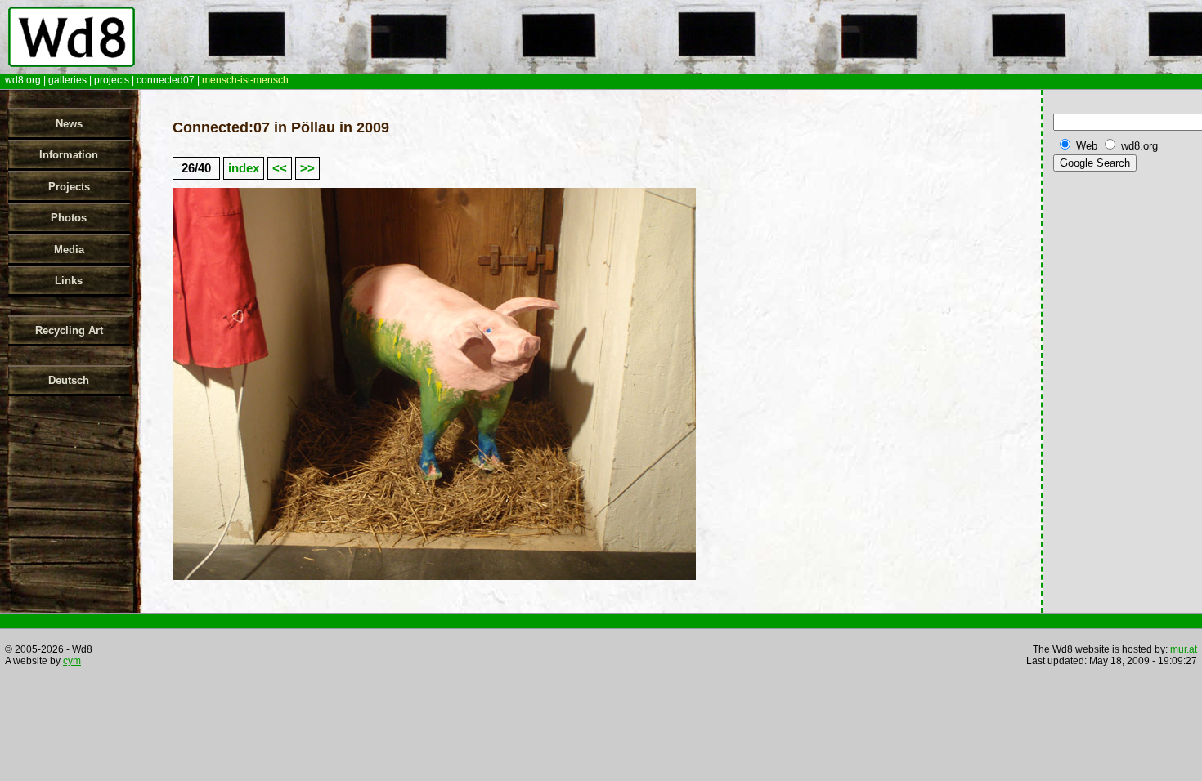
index (243, 168)
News (69, 124)
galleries (67, 80)
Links (69, 280)
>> (307, 168)
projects (111, 80)
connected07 (166, 80)
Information (68, 155)
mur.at (1183, 649)
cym (72, 661)
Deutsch (68, 380)
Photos (69, 218)
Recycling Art (69, 330)
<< (279, 168)
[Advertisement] (1124, 432)
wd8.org (23, 80)
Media (69, 249)
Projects (69, 187)
